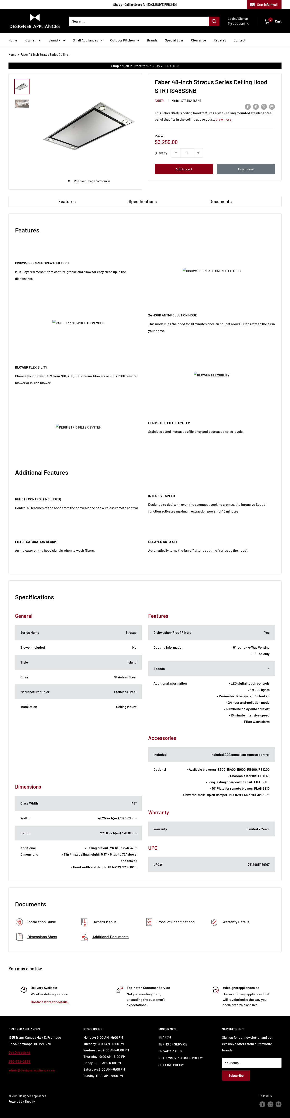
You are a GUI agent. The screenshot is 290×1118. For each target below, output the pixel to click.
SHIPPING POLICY (171, 1065)
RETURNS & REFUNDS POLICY (180, 1058)
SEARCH (164, 1037)
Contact (239, 40)
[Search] (214, 21)
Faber (159, 100)
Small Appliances (85, 40)
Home (12, 40)
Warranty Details (235, 922)
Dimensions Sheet (42, 936)
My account (237, 23)
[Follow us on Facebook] (262, 1104)
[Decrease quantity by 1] (175, 152)
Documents (221, 201)
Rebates (220, 40)
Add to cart (184, 169)
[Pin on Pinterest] (256, 106)
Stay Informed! (267, 4)
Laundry (54, 40)
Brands (152, 40)
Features (67, 201)
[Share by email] (272, 106)
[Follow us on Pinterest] (279, 1104)
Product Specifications (176, 922)
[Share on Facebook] (248, 106)
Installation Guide (41, 922)
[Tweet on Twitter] (264, 106)
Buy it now (246, 169)
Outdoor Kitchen (122, 40)
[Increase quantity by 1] (198, 152)
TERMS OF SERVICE (172, 1044)
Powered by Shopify (21, 1101)
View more (223, 119)
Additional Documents (110, 936)
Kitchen (30, 40)
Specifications (143, 201)
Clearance (198, 40)
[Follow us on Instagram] (270, 1104)
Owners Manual (104, 922)
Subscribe (236, 1075)
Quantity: (162, 153)
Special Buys (174, 40)
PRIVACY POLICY (170, 1051)
